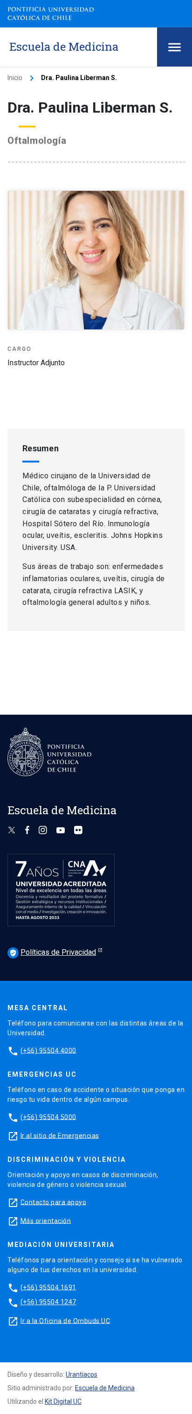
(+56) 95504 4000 (48, 1050)
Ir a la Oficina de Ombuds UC (65, 1320)
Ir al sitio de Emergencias (60, 1135)
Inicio (14, 77)
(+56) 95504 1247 (48, 1302)
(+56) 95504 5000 (48, 1116)
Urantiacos (81, 1374)
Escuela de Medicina (105, 1388)
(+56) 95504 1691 (48, 1287)
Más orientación (46, 1220)
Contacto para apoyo (54, 1202)
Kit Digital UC (63, 1401)
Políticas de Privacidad (52, 952)
